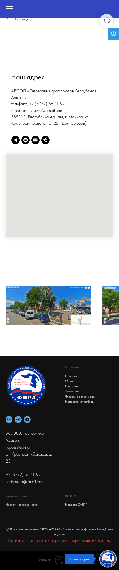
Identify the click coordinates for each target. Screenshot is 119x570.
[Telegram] (18, 419)
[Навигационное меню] (9, 9)
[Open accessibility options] (113, 34)
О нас (69, 381)
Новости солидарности (22, 505)
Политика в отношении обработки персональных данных (59, 540)
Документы (72, 391)
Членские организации (80, 396)
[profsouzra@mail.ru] (27, 419)
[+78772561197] (45, 140)
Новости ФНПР (76, 505)
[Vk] (9, 419)
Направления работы (79, 401)
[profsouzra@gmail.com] (35, 140)
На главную (21, 19)
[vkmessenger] (25, 140)
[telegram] (15, 140)
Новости (71, 376)
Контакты (71, 386)
